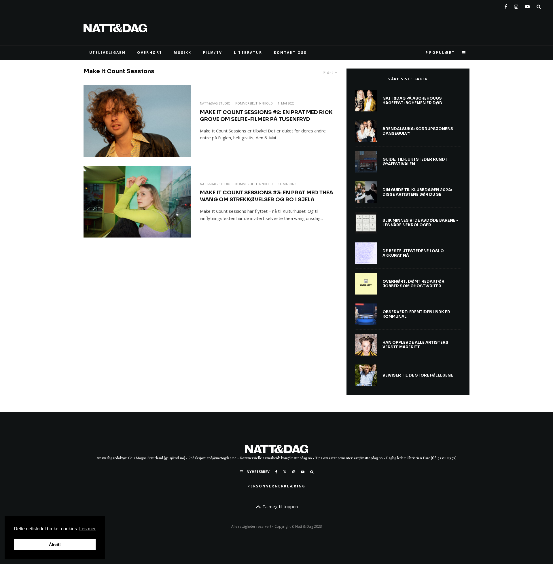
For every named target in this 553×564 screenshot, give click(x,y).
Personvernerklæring (276, 486)
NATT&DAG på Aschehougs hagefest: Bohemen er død (412, 100)
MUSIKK (182, 52)
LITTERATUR (248, 52)
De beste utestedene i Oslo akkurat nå (413, 253)
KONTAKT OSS (290, 52)
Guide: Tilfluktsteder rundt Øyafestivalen (415, 161)
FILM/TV (212, 52)
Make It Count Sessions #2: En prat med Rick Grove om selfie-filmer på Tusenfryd (266, 115)
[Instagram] (516, 5)
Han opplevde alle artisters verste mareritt (415, 344)
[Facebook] (506, 5)
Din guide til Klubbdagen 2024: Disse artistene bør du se (417, 192)
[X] (284, 472)
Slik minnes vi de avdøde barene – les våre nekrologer (420, 222)
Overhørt (149, 52)
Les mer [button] (87, 528)
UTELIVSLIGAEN (107, 52)
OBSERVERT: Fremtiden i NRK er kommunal (416, 314)
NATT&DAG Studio (215, 103)
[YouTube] (527, 5)
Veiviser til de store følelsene (417, 375)
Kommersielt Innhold (254, 103)
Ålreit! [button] (55, 544)
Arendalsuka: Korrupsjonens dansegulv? (417, 131)
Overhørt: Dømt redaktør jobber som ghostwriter (413, 283)
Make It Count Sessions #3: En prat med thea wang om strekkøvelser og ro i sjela (266, 196)
